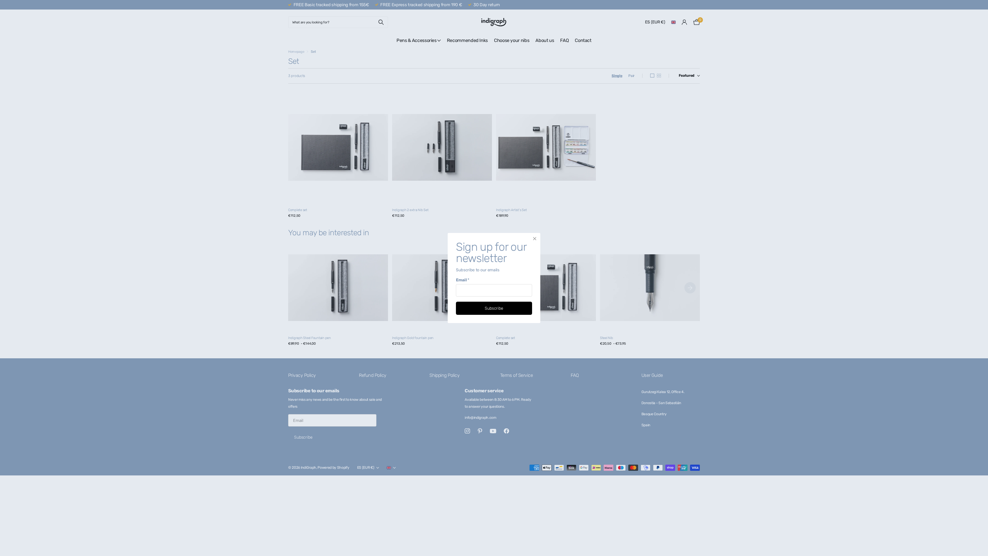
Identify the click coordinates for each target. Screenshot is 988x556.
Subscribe (494, 308)
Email (462, 279)
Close (534, 238)
